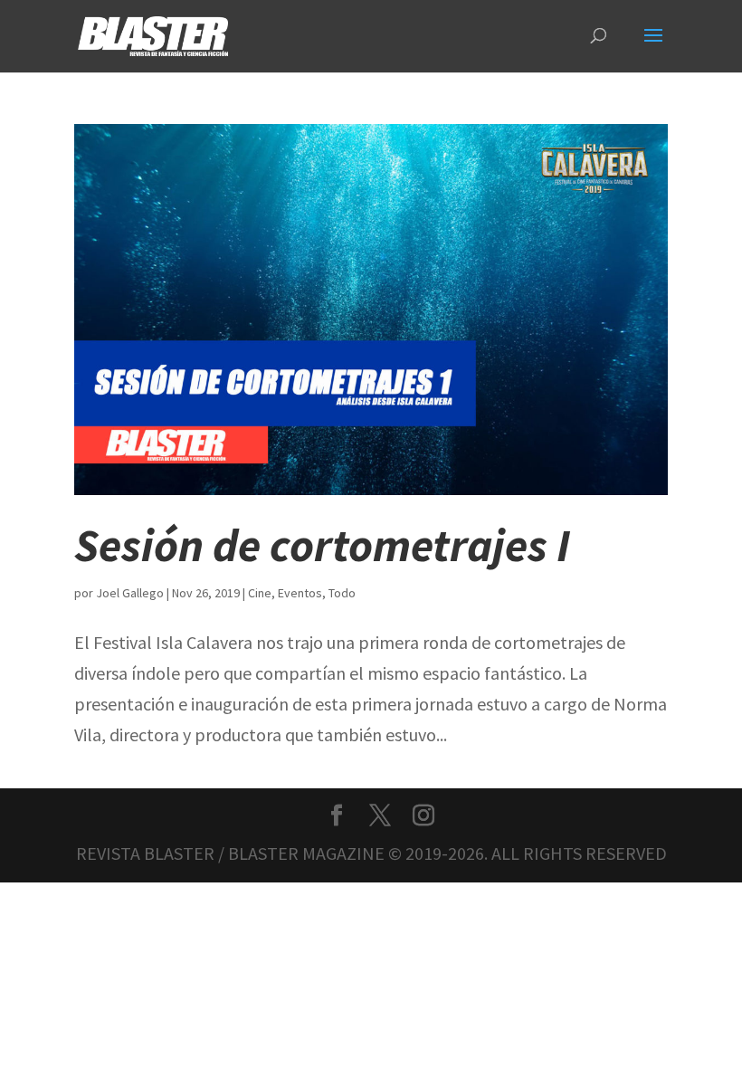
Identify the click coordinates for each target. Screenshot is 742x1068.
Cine (259, 593)
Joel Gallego (130, 593)
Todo (342, 593)
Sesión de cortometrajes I (322, 545)
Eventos (300, 593)
